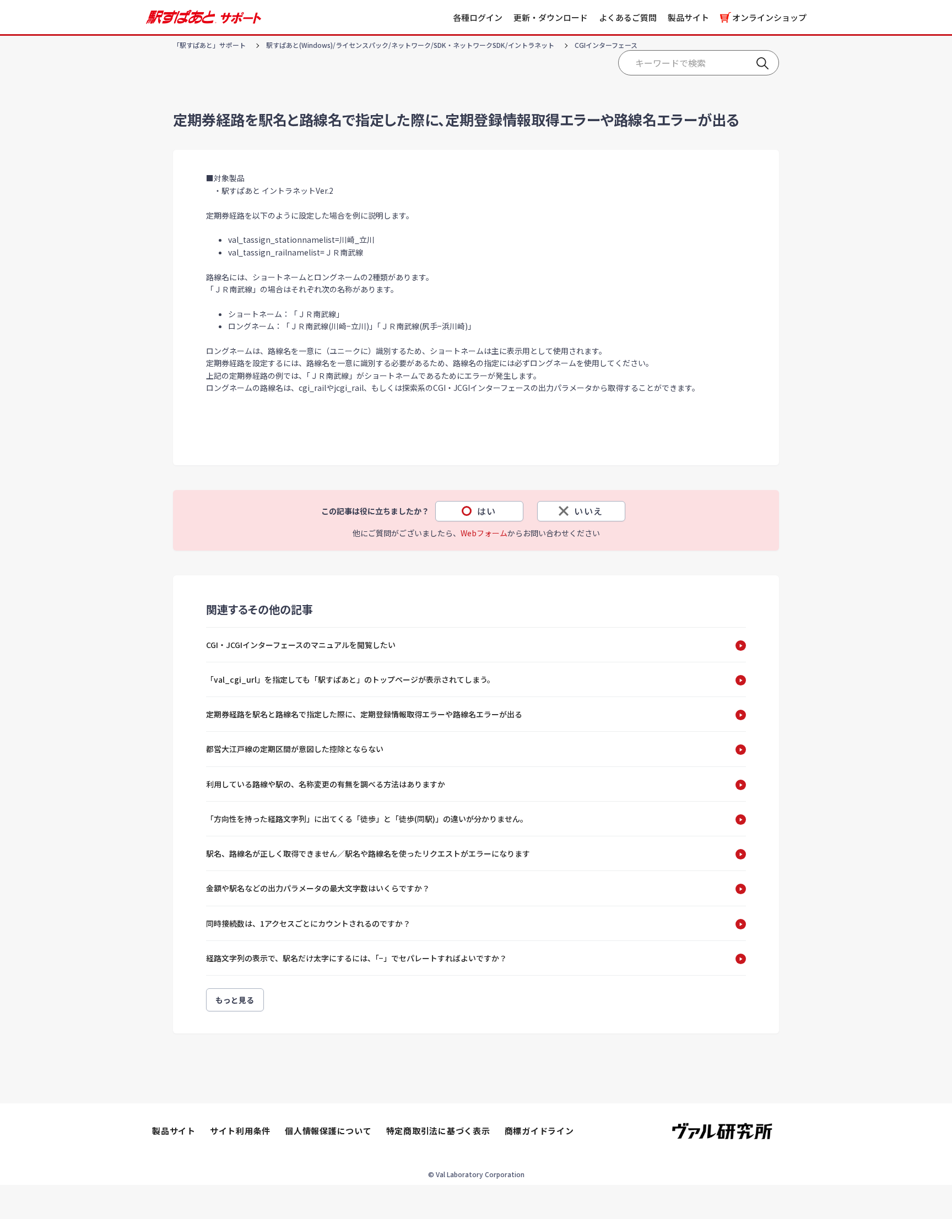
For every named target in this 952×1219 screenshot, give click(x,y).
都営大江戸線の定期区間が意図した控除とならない (294, 748)
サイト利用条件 (240, 1130)
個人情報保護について (328, 1130)
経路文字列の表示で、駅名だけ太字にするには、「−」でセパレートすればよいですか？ (356, 958)
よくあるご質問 (628, 17)
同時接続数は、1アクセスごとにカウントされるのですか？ (308, 923)
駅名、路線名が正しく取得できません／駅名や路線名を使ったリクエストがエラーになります (368, 853)
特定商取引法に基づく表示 (438, 1130)
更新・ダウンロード (550, 17)
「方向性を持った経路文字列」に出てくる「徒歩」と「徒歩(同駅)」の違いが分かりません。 (367, 818)
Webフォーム (484, 532)
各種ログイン (477, 17)
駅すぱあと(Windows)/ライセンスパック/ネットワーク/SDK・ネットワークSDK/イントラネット (410, 45)
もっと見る (235, 999)
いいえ (588, 511)
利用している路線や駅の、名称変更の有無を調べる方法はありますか (325, 784)
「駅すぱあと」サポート (209, 45)
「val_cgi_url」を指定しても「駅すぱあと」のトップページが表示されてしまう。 (350, 679)
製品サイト (688, 17)
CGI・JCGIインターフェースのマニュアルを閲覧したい (301, 644)
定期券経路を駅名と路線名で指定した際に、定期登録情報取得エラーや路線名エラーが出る (364, 714)
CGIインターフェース (606, 45)
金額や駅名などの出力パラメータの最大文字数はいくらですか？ (318, 888)
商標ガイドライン (539, 1130)
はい (486, 511)
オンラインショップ (769, 17)
